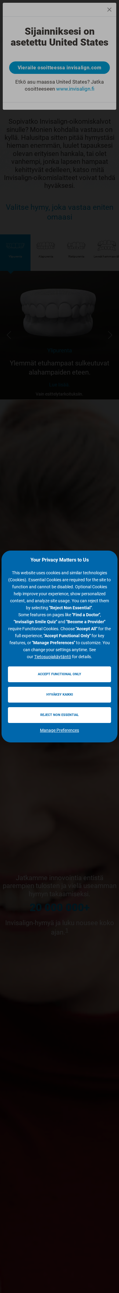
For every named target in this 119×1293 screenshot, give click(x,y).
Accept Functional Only (59, 674)
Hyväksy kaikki (59, 695)
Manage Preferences (59, 730)
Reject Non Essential (59, 715)
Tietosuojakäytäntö (52, 656)
